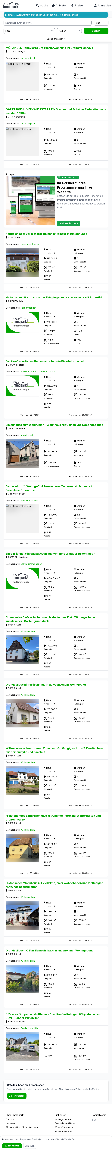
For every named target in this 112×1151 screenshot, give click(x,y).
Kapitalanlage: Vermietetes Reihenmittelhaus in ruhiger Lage (46, 233)
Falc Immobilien (28, 307)
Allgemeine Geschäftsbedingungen (22, 1127)
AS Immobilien (28, 631)
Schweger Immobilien (31, 564)
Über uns (10, 1119)
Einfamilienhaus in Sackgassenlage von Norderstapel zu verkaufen (50, 553)
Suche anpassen (55, 38)
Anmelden (104, 5)
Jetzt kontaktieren (68, 223)
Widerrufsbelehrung (64, 1127)
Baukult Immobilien (30, 500)
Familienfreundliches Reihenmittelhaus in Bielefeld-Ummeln (45, 361)
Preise (78, 5)
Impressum (10, 1123)
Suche (43, 5)
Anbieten (61, 5)
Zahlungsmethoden (63, 1119)
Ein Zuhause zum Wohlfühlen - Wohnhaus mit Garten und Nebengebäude (54, 424)
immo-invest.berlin (30, 244)
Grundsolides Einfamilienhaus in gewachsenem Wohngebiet (46, 684)
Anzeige (10, 174)
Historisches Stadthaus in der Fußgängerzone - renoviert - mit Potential (54, 297)
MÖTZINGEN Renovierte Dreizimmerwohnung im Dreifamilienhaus (49, 48)
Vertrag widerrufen (63, 1131)
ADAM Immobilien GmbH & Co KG (38, 371)
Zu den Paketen (16, 1096)
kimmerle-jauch (28, 58)
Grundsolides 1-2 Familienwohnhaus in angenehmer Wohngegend (50, 950)
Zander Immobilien (30, 1028)
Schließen (30, 1145)
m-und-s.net (27, 435)
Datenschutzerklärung (65, 1123)
